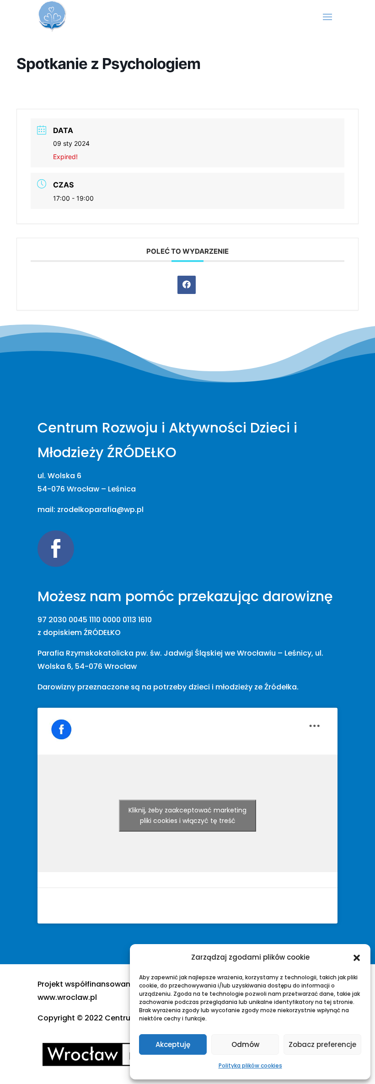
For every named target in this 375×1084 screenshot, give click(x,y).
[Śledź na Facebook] (56, 548)
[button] (356, 957)
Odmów (245, 1044)
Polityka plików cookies (250, 1065)
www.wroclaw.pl (67, 997)
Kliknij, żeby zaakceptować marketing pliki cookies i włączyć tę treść (187, 815)
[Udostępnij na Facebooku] (186, 285)
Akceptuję (172, 1044)
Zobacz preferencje (322, 1044)
